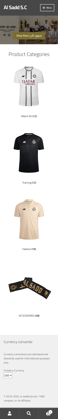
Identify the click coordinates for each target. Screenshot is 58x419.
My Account (9, 413)
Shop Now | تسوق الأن (29, 35)
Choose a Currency (14, 370)
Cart (45, 411)
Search (29, 413)
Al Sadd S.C (15, 7)
